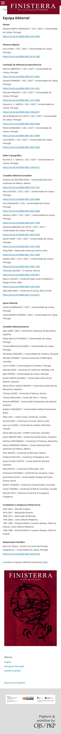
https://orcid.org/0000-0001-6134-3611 (21, 294)
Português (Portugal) (14, 666)
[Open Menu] (3, 3)
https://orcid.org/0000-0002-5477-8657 (21, 76)
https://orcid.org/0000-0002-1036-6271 (21, 112)
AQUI (45, 562)
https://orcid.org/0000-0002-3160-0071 (21, 274)
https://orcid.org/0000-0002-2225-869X (21, 36)
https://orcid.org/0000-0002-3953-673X (21, 554)
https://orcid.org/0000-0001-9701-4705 (21, 246)
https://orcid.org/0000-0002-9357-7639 (21, 222)
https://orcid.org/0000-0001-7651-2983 (21, 254)
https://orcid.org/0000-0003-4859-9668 (21, 123)
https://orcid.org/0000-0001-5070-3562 (21, 234)
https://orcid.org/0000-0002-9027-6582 (21, 211)
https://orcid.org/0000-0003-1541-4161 (21, 88)
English (7, 662)
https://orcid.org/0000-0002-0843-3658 (21, 147)
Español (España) (12, 670)
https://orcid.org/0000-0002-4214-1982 (21, 56)
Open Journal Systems (14, 682)
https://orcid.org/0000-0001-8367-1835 (21, 266)
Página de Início (9, 9)
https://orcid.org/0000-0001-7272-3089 (21, 100)
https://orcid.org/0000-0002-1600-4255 (21, 286)
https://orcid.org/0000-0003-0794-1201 (21, 187)
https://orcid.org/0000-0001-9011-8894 (21, 135)
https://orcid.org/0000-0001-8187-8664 (21, 199)
